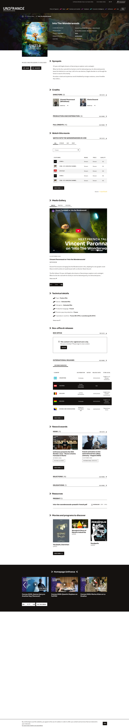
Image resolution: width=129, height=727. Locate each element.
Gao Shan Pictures (92, 30)
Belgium (61, 393)
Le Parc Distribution (81, 393)
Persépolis (95, 543)
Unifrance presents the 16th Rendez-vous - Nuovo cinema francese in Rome (64, 454)
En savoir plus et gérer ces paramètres (32, 725)
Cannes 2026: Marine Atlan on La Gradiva (63, 595)
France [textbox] (57, 150)
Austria (61, 385)
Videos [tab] (53, 205)
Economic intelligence (98, 9)
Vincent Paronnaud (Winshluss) (83, 28)
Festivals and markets (74, 9)
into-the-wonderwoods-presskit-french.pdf (70, 504)
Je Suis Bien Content (80, 30)
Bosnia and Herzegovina (67, 409)
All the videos (41, 604)
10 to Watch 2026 (101, 2)
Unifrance (110, 9)
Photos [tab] (60, 205)
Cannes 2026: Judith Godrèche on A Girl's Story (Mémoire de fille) (93, 595)
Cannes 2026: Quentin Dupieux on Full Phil (35, 595)
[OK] (105, 723)
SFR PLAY (62, 171)
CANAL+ (61, 161)
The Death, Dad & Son (61, 545)
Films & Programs (54, 9)
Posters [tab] (68, 205)
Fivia (88, 409)
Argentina (62, 378)
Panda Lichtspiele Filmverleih (81, 386)
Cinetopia (80, 378)
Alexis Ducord (96, 28)
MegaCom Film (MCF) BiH (81, 409)
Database (86, 9)
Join (118, 9)
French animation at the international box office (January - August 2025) (91, 453)
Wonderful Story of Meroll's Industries (79, 531)
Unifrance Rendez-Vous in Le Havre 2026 (83, 2)
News (64, 9)
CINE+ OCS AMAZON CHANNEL (67, 166)
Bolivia (61, 401)
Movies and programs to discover (34, 62)
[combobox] (66, 150)
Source (97, 191)
